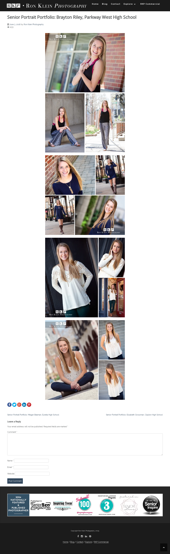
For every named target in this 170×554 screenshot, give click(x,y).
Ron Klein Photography (34, 24)
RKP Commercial (150, 4)
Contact (115, 4)
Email (10, 467)
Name (10, 461)
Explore (128, 4)
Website (10, 474)
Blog (105, 4)
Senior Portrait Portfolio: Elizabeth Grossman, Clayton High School (134, 415)
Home (95, 4)
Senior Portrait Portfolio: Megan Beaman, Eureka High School (33, 415)
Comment (12, 432)
